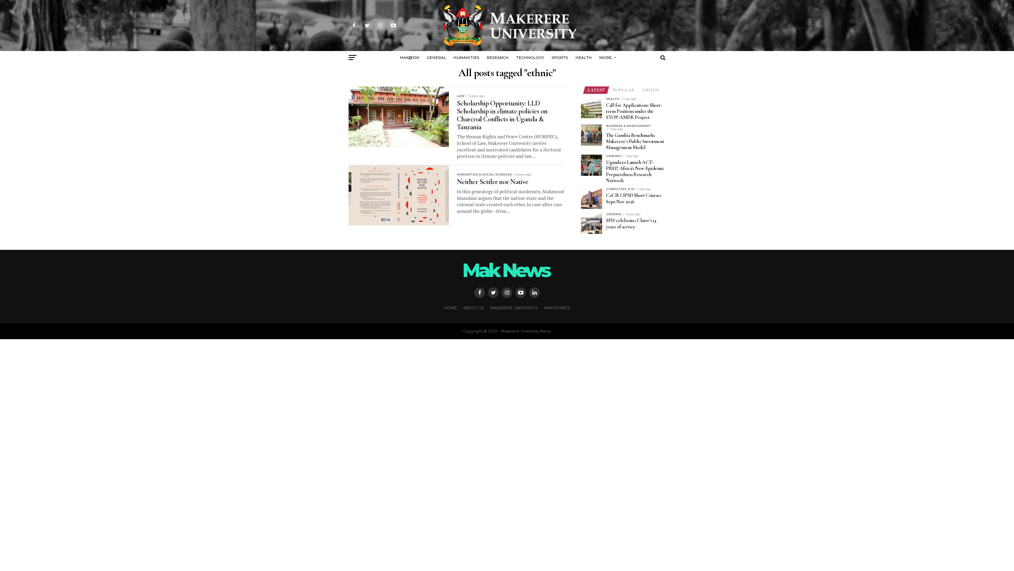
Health (583, 57)
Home (450, 308)
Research (498, 57)
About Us (473, 308)
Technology (530, 57)
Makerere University (514, 308)
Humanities (466, 57)
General (436, 57)
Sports (560, 57)
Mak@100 (409, 57)
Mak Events (557, 308)
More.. (606, 57)
